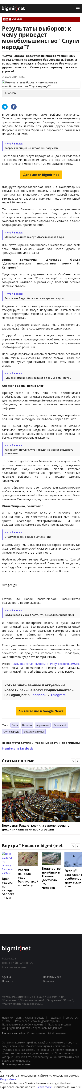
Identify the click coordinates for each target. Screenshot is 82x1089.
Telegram (58, 695)
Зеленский (60, 725)
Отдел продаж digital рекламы (46, 1033)
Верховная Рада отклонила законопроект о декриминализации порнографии (35, 827)
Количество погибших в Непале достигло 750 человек (51, 878)
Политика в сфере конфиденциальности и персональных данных (37, 1026)
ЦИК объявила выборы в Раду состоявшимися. (45, 664)
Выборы (27, 725)
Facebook (39, 695)
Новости (7, 981)
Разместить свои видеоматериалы (37, 1021)
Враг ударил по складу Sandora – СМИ (8, 888)
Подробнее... (9, 1079)
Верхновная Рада (34, 731)
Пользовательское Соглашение (22, 1024)
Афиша (6, 977)
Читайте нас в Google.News (41, 711)
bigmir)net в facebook (17, 748)
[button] (73, 761)
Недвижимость (53, 977)
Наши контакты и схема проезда (23, 1017)
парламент (42, 725)
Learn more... (45, 1087)
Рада (15, 725)
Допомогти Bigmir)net (41, 175)
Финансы (48, 981)
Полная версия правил (16, 1064)
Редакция (55, 1017)
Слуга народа (11, 731)
